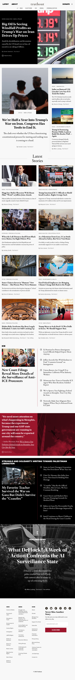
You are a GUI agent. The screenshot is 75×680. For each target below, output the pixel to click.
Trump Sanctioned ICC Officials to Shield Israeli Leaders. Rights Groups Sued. (55, 193)
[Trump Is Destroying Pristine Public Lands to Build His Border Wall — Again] (62, 116)
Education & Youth (54, 233)
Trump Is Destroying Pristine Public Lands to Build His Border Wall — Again (62, 132)
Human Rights (52, 189)
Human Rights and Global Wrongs (23, 625)
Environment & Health (63, 127)
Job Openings (35, 653)
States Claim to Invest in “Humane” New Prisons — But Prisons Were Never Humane (19, 283)
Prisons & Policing (14, 233)
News (53, 86)
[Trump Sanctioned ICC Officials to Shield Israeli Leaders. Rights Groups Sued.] (56, 176)
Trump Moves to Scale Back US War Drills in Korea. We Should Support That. (55, 327)
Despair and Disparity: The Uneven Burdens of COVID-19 (23, 619)
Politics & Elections (12, 189)
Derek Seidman (8, 52)
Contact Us (34, 657)
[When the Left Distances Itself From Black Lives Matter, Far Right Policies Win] (19, 220)
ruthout (17, 51)
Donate (66, 4)
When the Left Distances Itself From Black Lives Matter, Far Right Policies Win (18, 237)
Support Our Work (36, 622)
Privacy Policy (35, 639)
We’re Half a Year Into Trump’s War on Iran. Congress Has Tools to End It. (25, 124)
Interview (5, 233)
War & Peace (17, 19)
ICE (36, 8)
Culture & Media (10, 610)
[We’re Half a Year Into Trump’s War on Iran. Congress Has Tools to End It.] (25, 91)
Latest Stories (37, 158)
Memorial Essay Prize (36, 643)
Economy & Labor (9, 614)
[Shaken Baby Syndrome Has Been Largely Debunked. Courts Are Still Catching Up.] (19, 310)
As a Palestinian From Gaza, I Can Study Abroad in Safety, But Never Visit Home (55, 237)
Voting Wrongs (22, 643)
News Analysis (7, 19)
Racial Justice (9, 648)
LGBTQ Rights (9, 635)
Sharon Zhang (58, 104)
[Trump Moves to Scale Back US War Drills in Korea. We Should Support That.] (56, 310)
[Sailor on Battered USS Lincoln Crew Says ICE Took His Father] (62, 76)
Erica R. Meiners (8, 294)
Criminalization (52, 8)
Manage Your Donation (35, 617)
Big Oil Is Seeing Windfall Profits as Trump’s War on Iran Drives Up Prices (18, 30)
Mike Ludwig (57, 149)
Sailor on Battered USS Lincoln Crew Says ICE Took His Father (61, 91)
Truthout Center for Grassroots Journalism (36, 648)
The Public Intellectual (21, 635)
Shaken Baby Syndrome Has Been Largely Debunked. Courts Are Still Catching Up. (18, 327)
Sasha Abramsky (45, 294)
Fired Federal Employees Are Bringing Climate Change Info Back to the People (54, 283)
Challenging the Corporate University (22, 648)
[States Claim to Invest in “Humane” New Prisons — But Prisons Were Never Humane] (19, 266)
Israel (42, 8)
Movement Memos (23, 640)
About (15, 4)
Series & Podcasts (8, 661)
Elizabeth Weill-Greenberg (11, 338)
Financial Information (35, 634)
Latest (6, 4)
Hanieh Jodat (22, 147)
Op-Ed (20, 113)
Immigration (60, 86)
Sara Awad (43, 248)
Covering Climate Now (22, 654)
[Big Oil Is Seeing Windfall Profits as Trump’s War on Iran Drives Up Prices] (56, 37)
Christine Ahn (44, 338)
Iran (21, 8)
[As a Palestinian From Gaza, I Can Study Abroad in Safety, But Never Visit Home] (56, 220)
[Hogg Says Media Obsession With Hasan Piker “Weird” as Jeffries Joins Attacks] (19, 176)
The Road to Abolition (21, 630)
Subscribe (34, 625)
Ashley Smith (7, 250)
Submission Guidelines (35, 629)
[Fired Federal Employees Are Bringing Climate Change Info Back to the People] (56, 266)
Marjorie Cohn (44, 204)
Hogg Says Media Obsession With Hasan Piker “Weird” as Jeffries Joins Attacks (18, 193)
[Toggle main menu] (72, 4)
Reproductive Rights (9, 652)
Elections (28, 8)
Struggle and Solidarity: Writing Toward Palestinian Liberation (34, 462)
